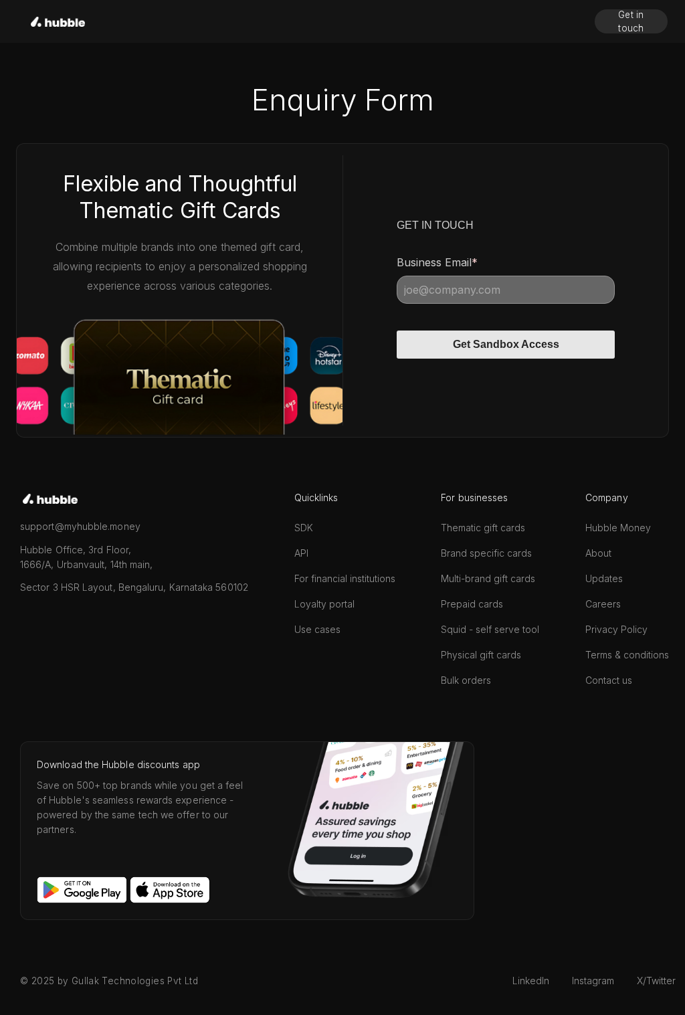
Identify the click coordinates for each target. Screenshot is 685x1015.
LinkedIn (530, 980)
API (301, 553)
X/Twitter (656, 980)
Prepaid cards (472, 604)
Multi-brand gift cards (488, 578)
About (598, 553)
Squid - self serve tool (490, 629)
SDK (303, 527)
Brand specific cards (486, 553)
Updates (604, 578)
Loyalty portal (324, 604)
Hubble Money (618, 527)
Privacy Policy (616, 629)
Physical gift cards (481, 654)
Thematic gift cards (483, 527)
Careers (603, 604)
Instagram (593, 980)
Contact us (608, 680)
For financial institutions (344, 578)
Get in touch (631, 21)
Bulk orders (466, 680)
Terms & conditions (627, 654)
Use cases (317, 629)
